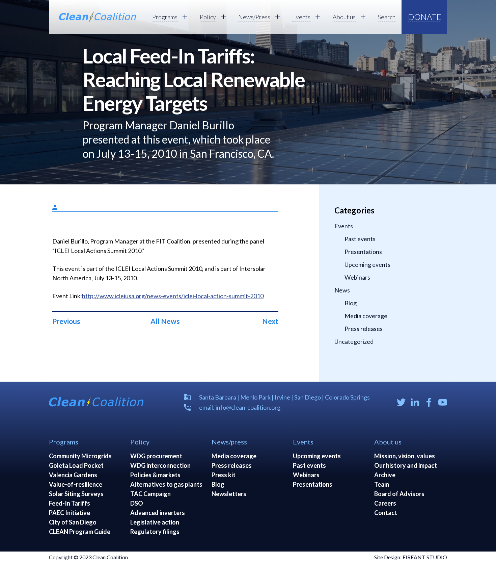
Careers (385, 503)
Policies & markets (155, 475)
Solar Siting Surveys (76, 493)
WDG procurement (156, 456)
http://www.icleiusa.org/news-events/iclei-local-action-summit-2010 (173, 296)
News (342, 290)
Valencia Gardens (73, 475)
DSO (136, 503)
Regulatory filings (155, 531)
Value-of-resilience (75, 484)
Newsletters (229, 493)
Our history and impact (405, 465)
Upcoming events (367, 264)
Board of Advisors (399, 493)
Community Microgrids (80, 456)
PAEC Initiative (69, 512)
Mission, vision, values (404, 456)
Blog (351, 303)
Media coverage (366, 315)
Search (386, 17)
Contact (385, 512)
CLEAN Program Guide (79, 531)
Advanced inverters (157, 512)
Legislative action (154, 522)
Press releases (364, 328)
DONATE (424, 17)
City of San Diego (73, 522)
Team (381, 484)
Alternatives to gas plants (166, 484)
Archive (384, 475)
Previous (66, 321)
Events (343, 226)
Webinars (357, 277)
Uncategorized (354, 341)
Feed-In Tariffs (69, 503)
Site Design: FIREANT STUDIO (410, 557)
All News (165, 321)
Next (270, 321)
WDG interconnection (160, 465)
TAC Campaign (150, 493)
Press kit (224, 475)
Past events (360, 238)
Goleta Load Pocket (76, 465)
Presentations (363, 251)
